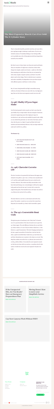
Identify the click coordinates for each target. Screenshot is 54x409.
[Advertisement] (27, 265)
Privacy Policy (23, 385)
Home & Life (8, 384)
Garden (6, 387)
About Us (22, 384)
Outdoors (7, 388)
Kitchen (7, 385)
